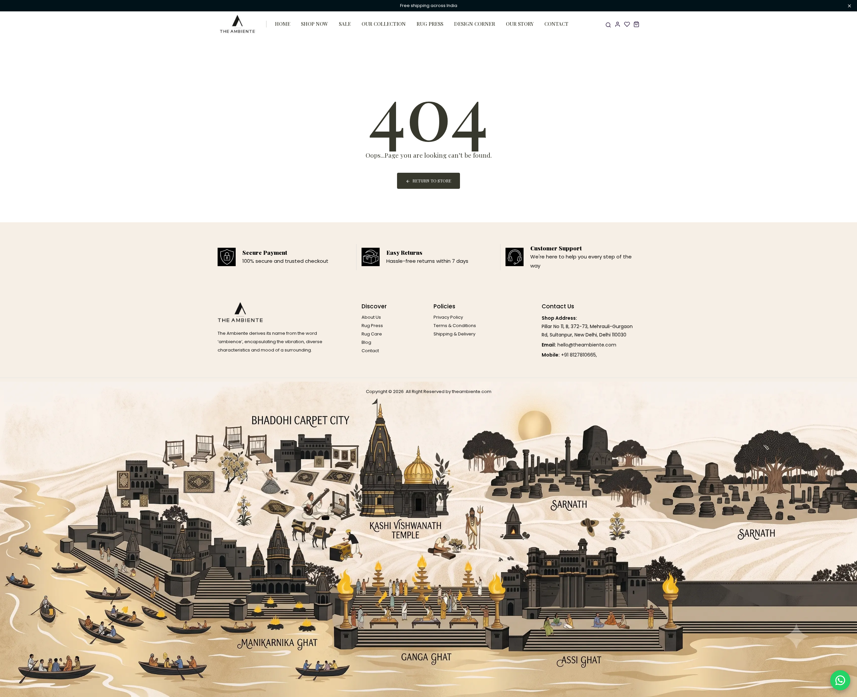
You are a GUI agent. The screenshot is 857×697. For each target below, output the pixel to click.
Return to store (431, 180)
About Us (371, 317)
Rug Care (372, 334)
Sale (345, 23)
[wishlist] (627, 24)
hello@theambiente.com (586, 344)
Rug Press (429, 23)
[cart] (636, 24)
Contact (556, 23)
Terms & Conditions (455, 325)
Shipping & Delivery (454, 334)
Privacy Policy (448, 317)
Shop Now (314, 23)
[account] (618, 24)
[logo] (238, 24)
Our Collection (384, 23)
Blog (366, 342)
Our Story (520, 23)
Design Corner (474, 23)
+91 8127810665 (578, 355)
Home (282, 23)
